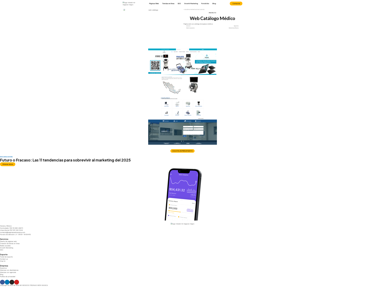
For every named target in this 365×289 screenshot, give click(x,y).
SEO (179, 3)
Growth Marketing (191, 3)
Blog (214, 3)
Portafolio (205, 3)
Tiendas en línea (168, 3)
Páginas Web (154, 3)
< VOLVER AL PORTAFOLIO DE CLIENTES (193, 9)
